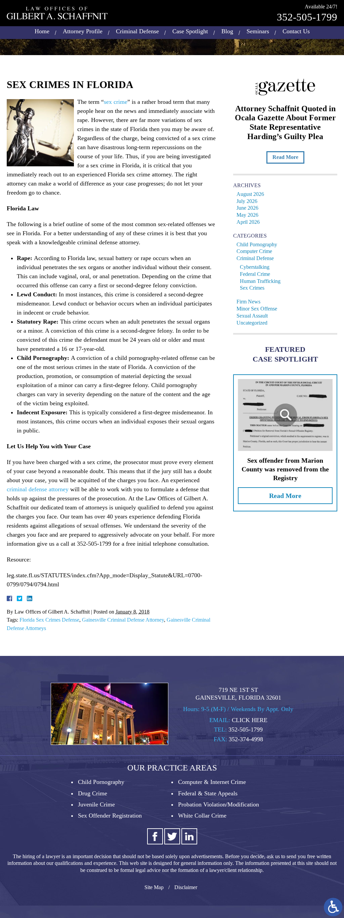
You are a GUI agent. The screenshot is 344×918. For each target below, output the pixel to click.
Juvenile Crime (96, 804)
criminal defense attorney (38, 489)
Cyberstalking (254, 267)
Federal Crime (255, 274)
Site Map (154, 887)
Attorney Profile (82, 31)
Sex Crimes (252, 288)
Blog (227, 31)
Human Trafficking (260, 281)
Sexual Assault (252, 316)
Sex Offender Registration (110, 815)
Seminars (258, 31)
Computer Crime (254, 251)
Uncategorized (251, 323)
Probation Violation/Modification (218, 804)
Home (42, 31)
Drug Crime (92, 793)
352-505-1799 (307, 17)
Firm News (248, 301)
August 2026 (250, 194)
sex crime (115, 101)
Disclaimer (185, 887)
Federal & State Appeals (208, 793)
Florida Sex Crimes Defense (49, 620)
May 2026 (247, 215)
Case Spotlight (190, 31)
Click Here (249, 720)
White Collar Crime (202, 815)
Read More (285, 157)
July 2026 (246, 201)
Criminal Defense (137, 31)
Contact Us (296, 31)
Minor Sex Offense (256, 308)
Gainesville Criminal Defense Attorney (123, 620)
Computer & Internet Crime (212, 782)
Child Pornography (256, 244)
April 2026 (248, 222)
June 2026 (247, 208)
